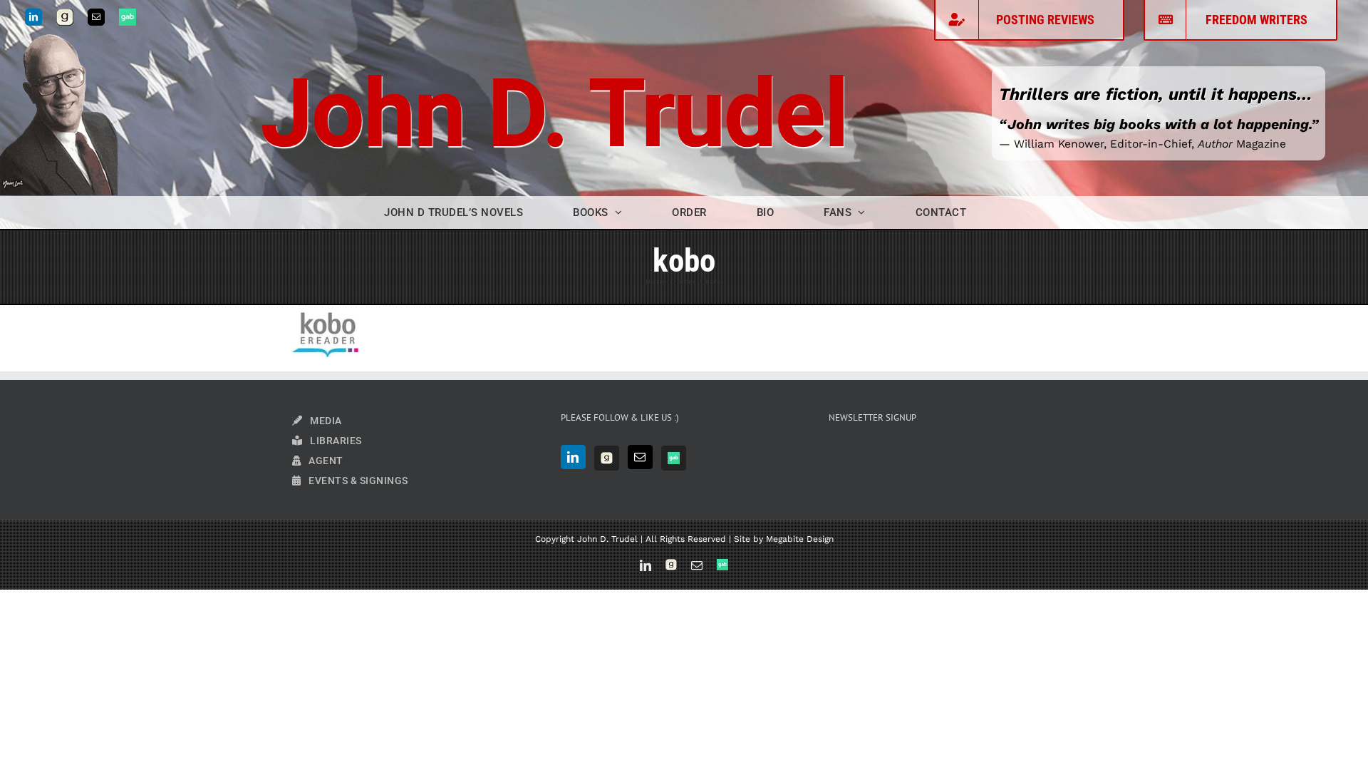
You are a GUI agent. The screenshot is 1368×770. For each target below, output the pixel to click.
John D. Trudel (555, 113)
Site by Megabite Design (784, 539)
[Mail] (640, 457)
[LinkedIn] (573, 457)
